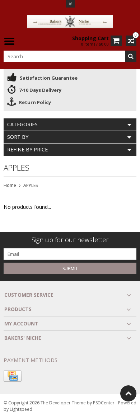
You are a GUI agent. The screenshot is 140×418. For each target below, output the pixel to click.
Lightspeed (21, 409)
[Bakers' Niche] (70, 21)
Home (10, 185)
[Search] (130, 56)
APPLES (30, 185)
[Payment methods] (13, 376)
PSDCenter (104, 403)
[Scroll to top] (128, 393)
